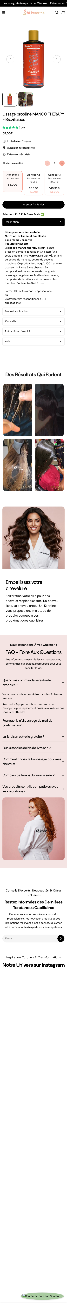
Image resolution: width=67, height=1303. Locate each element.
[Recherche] (56, 12)
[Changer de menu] (3, 12)
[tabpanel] (33, 267)
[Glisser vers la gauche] (10, 59)
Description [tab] (12, 222)
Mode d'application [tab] (16, 311)
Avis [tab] (7, 341)
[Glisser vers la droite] (57, 59)
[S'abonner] (60, 938)
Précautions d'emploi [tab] (17, 331)
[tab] (33, 321)
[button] (10, 127)
